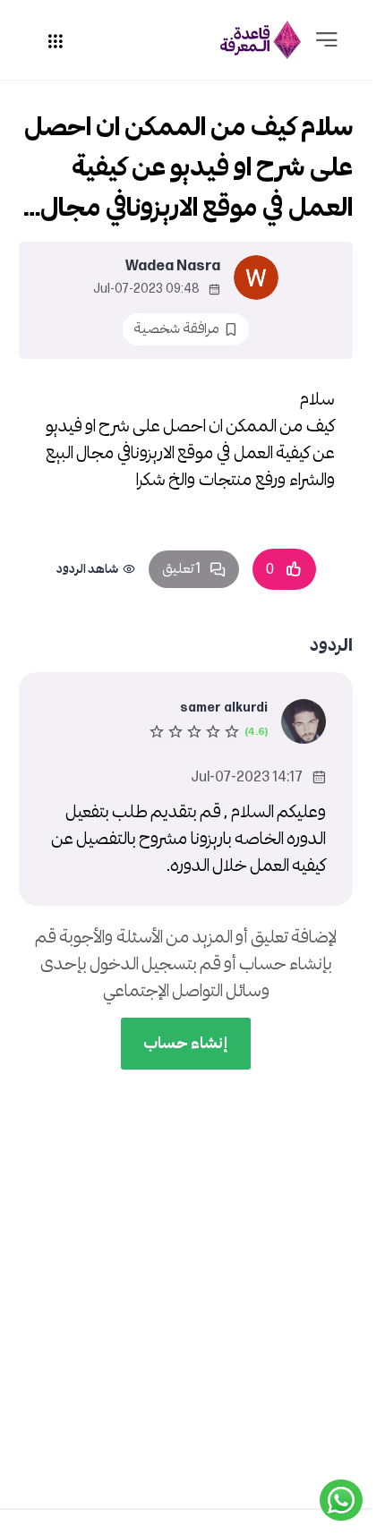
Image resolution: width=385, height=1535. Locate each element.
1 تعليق (181, 568)
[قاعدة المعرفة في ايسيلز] (260, 40)
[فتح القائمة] (327, 40)
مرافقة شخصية (176, 328)
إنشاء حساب (185, 1043)
